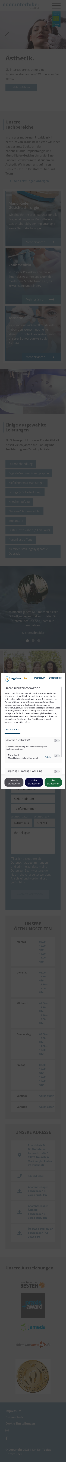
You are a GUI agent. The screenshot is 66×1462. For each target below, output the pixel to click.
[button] (55, 740)
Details (48, 757)
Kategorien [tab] (12, 729)
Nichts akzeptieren (34, 782)
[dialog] (33, 731)
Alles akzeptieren (53, 782)
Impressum (39, 678)
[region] (33, 730)
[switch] (57, 741)
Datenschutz (55, 678)
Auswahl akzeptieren (14, 782)
